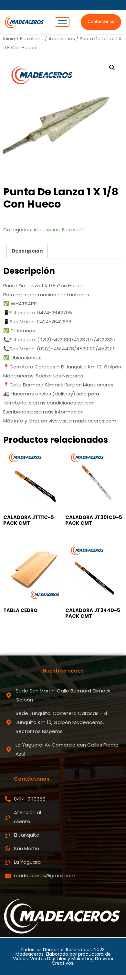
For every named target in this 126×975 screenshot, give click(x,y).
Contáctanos (101, 21)
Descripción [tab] (27, 250)
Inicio (9, 38)
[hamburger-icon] (62, 22)
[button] (112, 67)
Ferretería (32, 38)
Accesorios (61, 38)
